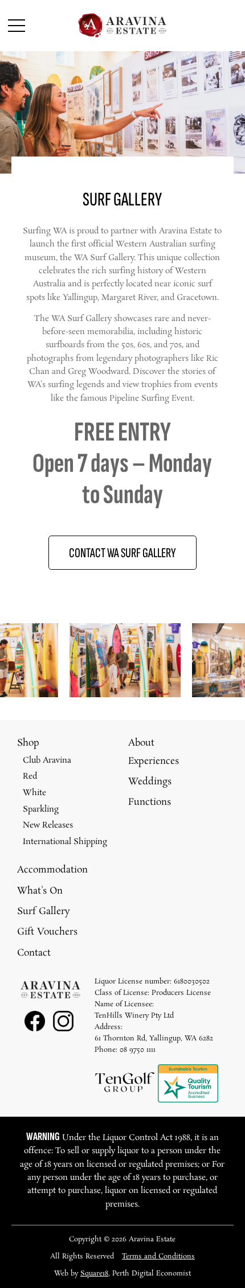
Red (30, 776)
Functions (149, 802)
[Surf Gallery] (80, 695)
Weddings (150, 781)
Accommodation (52, 870)
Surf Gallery (43, 911)
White (34, 793)
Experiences (153, 761)
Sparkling (41, 809)
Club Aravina (47, 760)
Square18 (94, 1273)
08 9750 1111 (138, 1050)
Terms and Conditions (158, 1256)
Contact (34, 953)
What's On (40, 891)
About (141, 743)
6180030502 (192, 981)
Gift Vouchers (47, 932)
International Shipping (65, 841)
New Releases (48, 825)
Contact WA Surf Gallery (122, 553)
